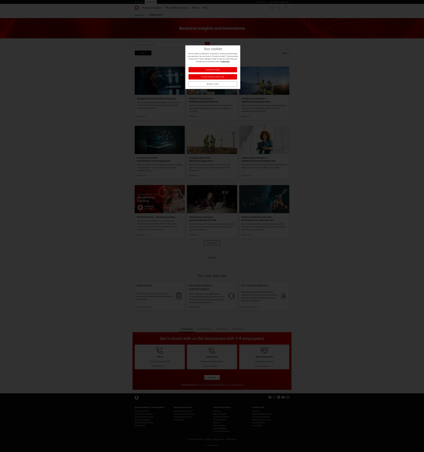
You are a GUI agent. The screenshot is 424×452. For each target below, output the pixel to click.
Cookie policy (225, 62)
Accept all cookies (213, 70)
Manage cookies (213, 84)
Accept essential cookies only (212, 77)
